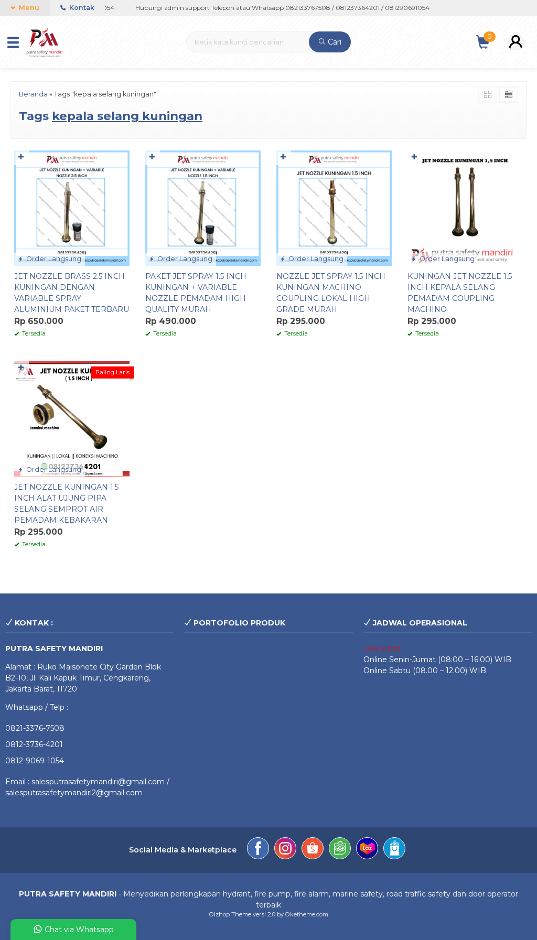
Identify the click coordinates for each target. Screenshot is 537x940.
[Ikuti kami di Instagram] (285, 849)
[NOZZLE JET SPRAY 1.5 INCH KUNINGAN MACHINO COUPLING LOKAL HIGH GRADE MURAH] (334, 207)
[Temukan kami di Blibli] (394, 849)
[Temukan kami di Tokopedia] (340, 849)
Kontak (81, 8)
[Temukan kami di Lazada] (367, 849)
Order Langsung (53, 259)
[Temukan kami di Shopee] (313, 849)
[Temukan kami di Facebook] (258, 849)
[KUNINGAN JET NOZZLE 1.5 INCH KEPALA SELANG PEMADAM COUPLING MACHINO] (465, 207)
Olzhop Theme (230, 914)
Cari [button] (333, 42)
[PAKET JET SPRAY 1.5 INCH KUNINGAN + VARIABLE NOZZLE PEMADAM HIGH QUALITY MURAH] (203, 207)
